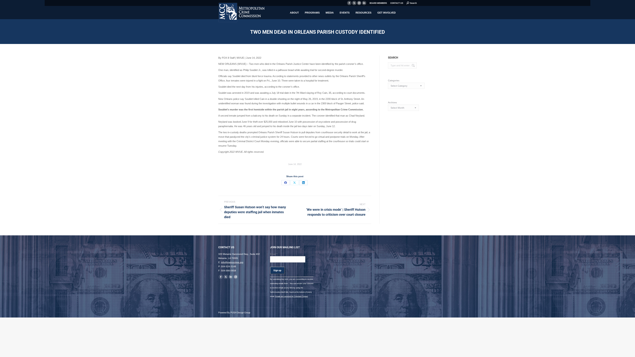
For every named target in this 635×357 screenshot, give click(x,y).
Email (273, 254)
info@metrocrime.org (232, 262)
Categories (393, 80)
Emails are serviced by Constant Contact (291, 296)
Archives (392, 102)
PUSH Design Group (240, 312)
